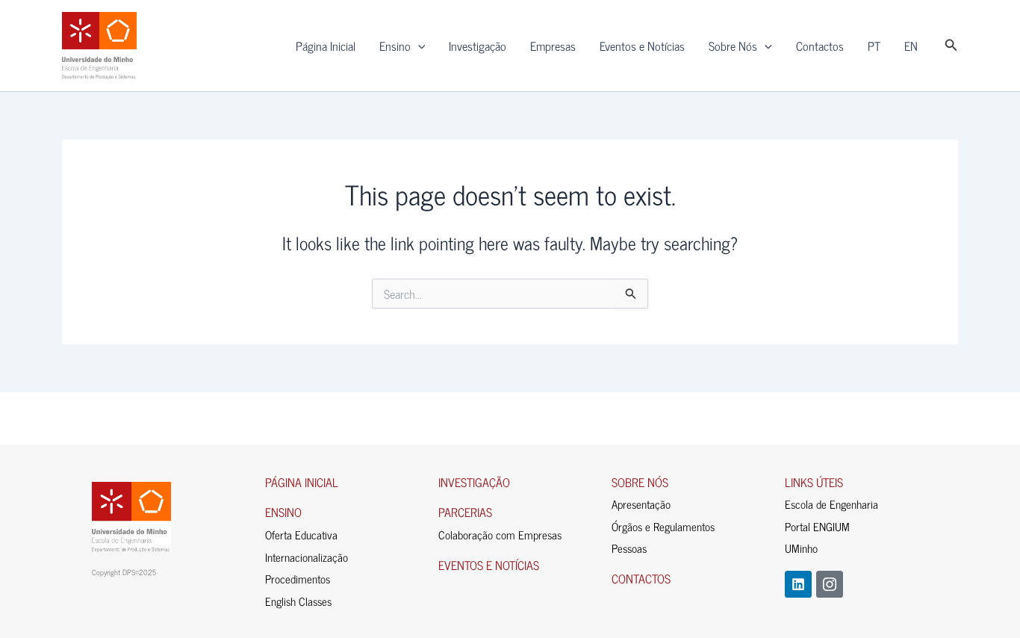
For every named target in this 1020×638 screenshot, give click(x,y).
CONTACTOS (641, 578)
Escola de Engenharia (831, 504)
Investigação (477, 45)
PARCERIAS (465, 511)
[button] (418, 45)
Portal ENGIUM (817, 526)
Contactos (820, 45)
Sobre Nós (733, 45)
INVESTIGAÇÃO (474, 482)
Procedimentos (297, 578)
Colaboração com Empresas (500, 534)
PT (874, 45)
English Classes (298, 601)
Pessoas (629, 548)
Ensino (395, 45)
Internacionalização (306, 557)
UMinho (801, 548)
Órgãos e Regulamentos (663, 526)
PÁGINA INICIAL (301, 482)
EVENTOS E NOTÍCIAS (488, 564)
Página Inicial (325, 45)
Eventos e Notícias (642, 45)
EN (911, 45)
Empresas (553, 45)
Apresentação (641, 504)
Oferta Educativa (301, 534)
